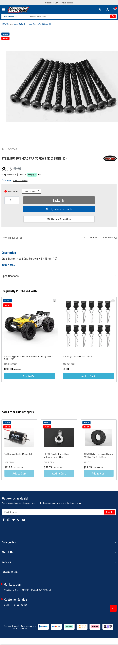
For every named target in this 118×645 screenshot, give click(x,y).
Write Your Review (20, 180)
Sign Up (109, 512)
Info (39, 174)
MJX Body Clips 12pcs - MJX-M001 (77, 356)
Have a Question (61, 219)
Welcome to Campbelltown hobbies (59, 2)
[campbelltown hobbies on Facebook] (3, 519)
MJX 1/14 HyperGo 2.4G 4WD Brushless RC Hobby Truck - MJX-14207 (28, 357)
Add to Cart (30, 376)
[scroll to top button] (113, 608)
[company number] (100, 9)
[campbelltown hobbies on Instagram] (8, 519)
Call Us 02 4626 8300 (15, 605)
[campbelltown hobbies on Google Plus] (18, 519)
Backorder (59, 200)
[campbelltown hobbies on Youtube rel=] (23, 519)
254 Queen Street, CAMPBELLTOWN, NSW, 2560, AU (27, 590)
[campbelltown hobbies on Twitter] (13, 519)
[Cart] (115, 9)
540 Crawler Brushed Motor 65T (18, 453)
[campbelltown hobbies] (18, 10)
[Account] (107, 9)
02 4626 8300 (93, 237)
